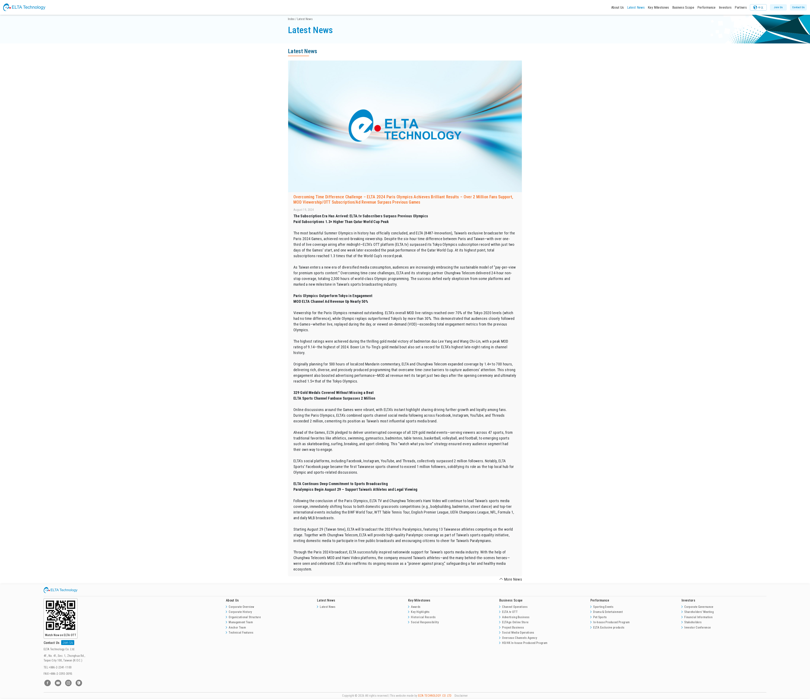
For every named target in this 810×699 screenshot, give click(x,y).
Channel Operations (515, 606)
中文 (760, 7)
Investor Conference (697, 627)
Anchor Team (237, 627)
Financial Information (698, 617)
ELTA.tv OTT (510, 612)
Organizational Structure (245, 617)
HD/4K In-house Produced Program (524, 643)
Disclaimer (461, 695)
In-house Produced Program (611, 622)
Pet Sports (600, 617)
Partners (741, 7)
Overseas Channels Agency (519, 638)
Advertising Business (515, 617)
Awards (415, 606)
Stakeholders (693, 622)
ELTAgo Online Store (515, 622)
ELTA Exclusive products (608, 627)
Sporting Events (603, 606)
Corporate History (240, 612)
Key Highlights (420, 612)
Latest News (636, 7)
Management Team (241, 622)
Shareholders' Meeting (699, 612)
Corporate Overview (241, 606)
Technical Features (241, 632)
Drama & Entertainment (608, 612)
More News (513, 579)
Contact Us (798, 7)
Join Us (778, 7)
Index (291, 19)
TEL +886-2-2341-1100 (58, 667)
